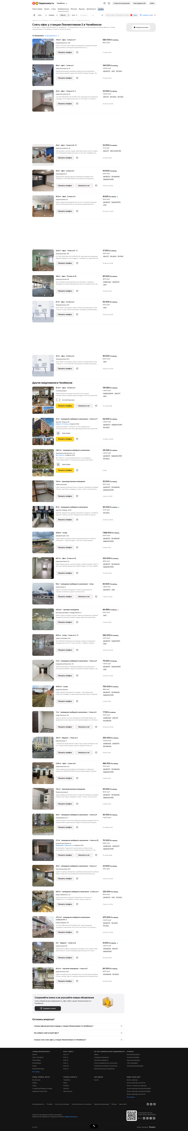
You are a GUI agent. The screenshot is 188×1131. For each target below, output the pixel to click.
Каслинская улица (61, 869)
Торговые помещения (101, 1060)
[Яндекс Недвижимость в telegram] (154, 1104)
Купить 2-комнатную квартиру (136, 1085)
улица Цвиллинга (61, 561)
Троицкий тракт (61, 536)
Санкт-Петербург (37, 1057)
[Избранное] (104, 3)
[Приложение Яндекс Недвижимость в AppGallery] (151, 1118)
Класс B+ (66, 1066)
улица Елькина (60, 946)
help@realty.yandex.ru (71, 1116)
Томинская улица (61, 484)
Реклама (49, 1104)
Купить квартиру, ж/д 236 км (136, 1083)
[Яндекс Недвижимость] (43, 3)
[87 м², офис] (44, 312)
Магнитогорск (67, 1091)
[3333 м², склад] (44, 543)
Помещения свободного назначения (105, 1066)
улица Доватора (61, 253)
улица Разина (60, 587)
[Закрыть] (155, 15)
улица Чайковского (62, 894)
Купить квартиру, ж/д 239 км (136, 1094)
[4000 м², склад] (44, 697)
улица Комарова (61, 922)
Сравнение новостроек (39, 1091)
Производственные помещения (104, 1069)
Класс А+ (66, 1054)
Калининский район (133, 1057)
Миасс (65, 1083)
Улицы (34, 1085)
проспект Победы (61, 510)
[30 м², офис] (44, 367)
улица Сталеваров (61, 638)
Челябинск (66, 1080)
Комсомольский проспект (64, 453)
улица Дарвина (60, 174)
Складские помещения (101, 1057)
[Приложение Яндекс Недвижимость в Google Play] (147, 1118)
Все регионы (36, 1080)
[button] (109, 3)
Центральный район (133, 1054)
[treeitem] (37, 9)
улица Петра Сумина (62, 843)
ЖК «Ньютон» (60, 455)
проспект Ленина (61, 422)
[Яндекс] (152, 1127)
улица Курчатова (61, 279)
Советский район (132, 1063)
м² (102, 15)
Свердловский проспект (63, 664)
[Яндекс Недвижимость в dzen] (151, 1104)
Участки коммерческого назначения (105, 1063)
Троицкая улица (61, 305)
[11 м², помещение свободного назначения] (44, 723)
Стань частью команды (62, 1104)
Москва (34, 1054)
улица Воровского (61, 43)
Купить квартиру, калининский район (138, 1091)
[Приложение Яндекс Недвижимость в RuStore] (154, 1118)
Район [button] (135, 15)
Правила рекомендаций (101, 1104)
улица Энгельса (61, 715)
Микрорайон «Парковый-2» (64, 845)
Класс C (65, 1063)
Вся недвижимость (38, 1104)
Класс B (65, 1060)
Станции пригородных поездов (42, 1088)
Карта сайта (123, 1104)
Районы (34, 1083)
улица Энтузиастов (62, 68)
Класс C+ (66, 1069)
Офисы (96, 1054)
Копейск (66, 1085)
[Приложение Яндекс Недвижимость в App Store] (144, 1118)
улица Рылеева (61, 199)
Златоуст (66, 1088)
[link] (152, 3)
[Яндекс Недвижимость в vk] (148, 1104)
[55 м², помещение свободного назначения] (44, 518)
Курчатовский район (133, 1060)
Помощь (114, 1104)
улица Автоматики (62, 689)
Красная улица (60, 741)
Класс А (65, 1057)
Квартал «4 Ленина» (62, 424)
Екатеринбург (36, 1063)
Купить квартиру (132, 1080)
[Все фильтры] (34, 15)
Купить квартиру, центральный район (139, 1088)
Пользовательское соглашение (82, 1104)
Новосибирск (36, 1060)
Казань (34, 1066)
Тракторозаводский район (135, 1066)
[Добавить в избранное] (77, 52)
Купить (96, 1080)
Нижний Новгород (38, 1069)
